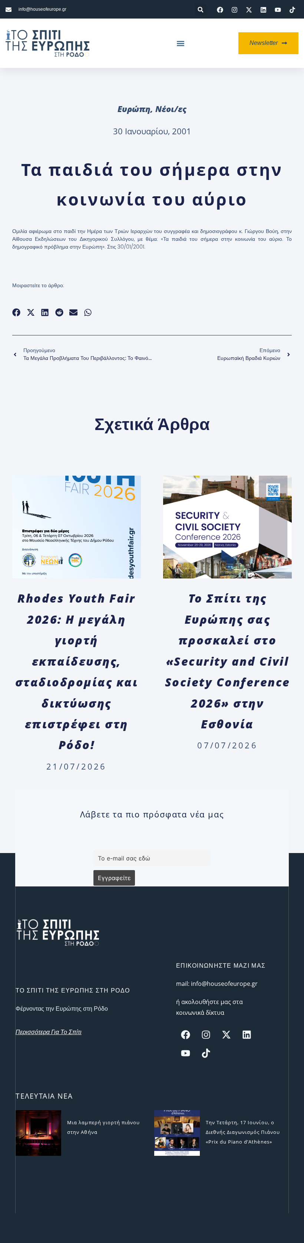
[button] (200, 10)
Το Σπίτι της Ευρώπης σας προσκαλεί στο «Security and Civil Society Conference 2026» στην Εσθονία (227, 661)
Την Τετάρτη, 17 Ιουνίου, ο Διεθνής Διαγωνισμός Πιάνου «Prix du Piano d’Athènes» (243, 1132)
